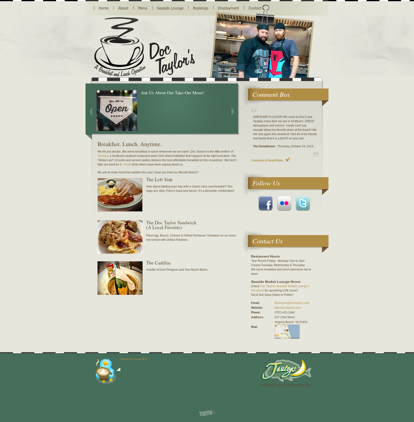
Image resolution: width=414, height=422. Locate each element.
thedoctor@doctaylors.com (292, 303)
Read (127, 164)
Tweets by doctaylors (133, 359)
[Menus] (142, 8)
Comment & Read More (267, 160)
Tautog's (103, 156)
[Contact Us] (255, 8)
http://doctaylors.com (288, 307)
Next (232, 111)
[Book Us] (200, 8)
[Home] (104, 8)
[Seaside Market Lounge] (170, 8)
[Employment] (228, 8)
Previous (90, 111)
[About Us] (123, 8)
